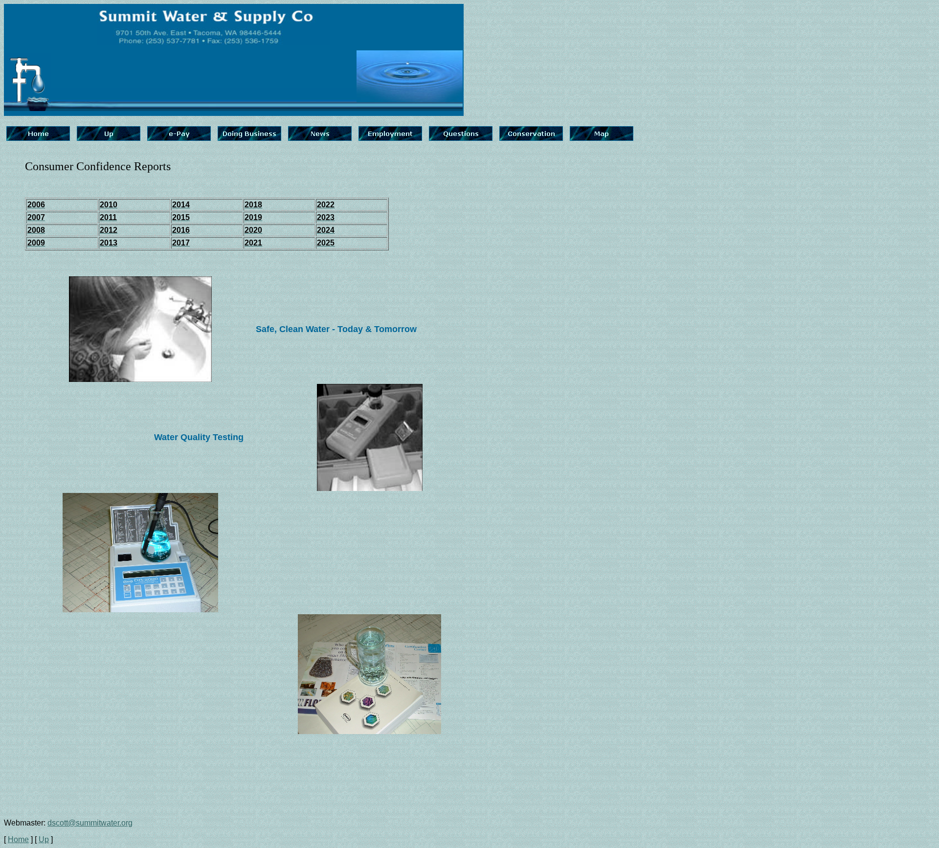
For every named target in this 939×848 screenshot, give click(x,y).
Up (44, 839)
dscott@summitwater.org (90, 823)
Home (18, 839)
